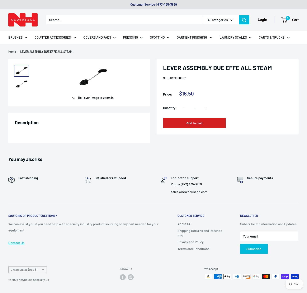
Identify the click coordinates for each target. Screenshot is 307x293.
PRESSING (130, 37)
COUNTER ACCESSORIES (52, 37)
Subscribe (253, 249)
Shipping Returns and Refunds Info (200, 233)
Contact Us (16, 243)
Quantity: (170, 108)
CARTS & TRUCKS (272, 37)
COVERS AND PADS (97, 37)
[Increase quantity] (206, 107)
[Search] (244, 19)
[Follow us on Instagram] (131, 277)
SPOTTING (157, 37)
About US (184, 224)
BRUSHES (15, 37)
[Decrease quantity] (183, 107)
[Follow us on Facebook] (123, 277)
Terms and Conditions (193, 249)
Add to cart (194, 123)
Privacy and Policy (191, 242)
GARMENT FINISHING (192, 37)
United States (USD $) (24, 269)
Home (12, 51)
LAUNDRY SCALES (233, 37)
